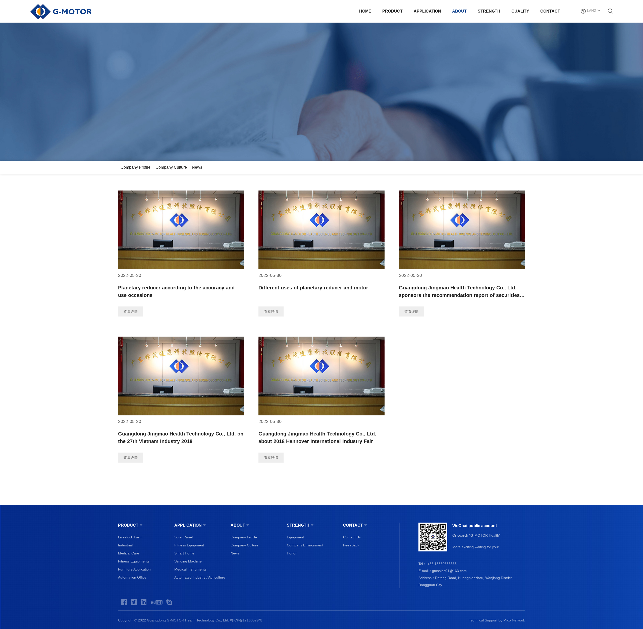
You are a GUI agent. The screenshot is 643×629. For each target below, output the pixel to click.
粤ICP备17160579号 (246, 620)
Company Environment (305, 545)
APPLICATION (427, 11)
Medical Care (128, 553)
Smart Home (184, 553)
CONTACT (550, 11)
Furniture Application (134, 569)
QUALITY (520, 11)
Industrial (125, 545)
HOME (365, 11)
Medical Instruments (190, 569)
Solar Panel (183, 537)
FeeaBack (351, 545)
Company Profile (135, 167)
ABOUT (459, 11)
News (197, 167)
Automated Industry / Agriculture (199, 577)
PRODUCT (392, 11)
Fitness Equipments (133, 561)
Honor (292, 553)
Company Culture (171, 167)
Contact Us (352, 537)
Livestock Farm (130, 537)
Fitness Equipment (189, 545)
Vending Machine (188, 561)
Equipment (295, 537)
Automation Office (132, 577)
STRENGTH (489, 11)
